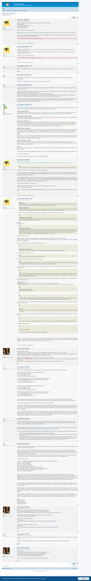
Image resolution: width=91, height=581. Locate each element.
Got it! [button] (83, 578)
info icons (22, 147)
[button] (78, 17)
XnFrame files (28, 53)
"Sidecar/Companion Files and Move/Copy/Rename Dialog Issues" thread (44, 428)
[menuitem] (4, 8)
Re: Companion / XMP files (23, 159)
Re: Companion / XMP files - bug (24, 46)
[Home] (8, 4)
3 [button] (76, 17)
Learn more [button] (43, 578)
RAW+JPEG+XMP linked (25, 107)
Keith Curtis (21, 550)
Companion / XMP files (8, 13)
